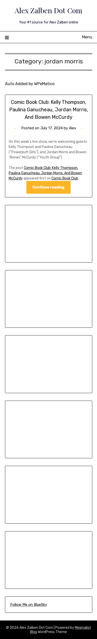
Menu (87, 37)
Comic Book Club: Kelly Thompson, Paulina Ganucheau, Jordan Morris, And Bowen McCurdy (48, 109)
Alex (72, 128)
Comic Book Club (64, 178)
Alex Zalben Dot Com (48, 10)
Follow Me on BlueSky (28, 604)
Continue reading (48, 187)
